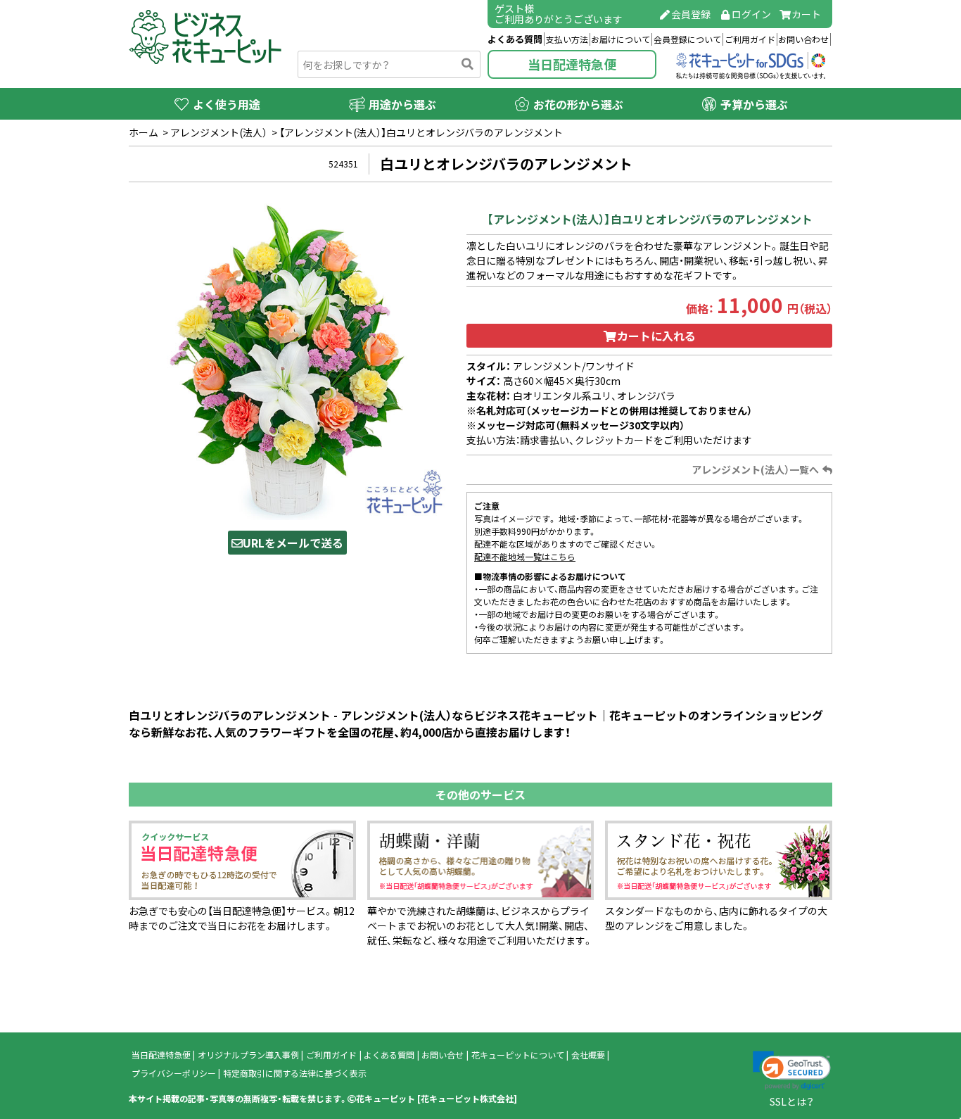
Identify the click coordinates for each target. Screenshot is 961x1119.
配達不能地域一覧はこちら (524, 556)
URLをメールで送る (293, 542)
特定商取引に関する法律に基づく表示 (295, 1073)
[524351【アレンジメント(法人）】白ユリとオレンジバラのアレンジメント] (287, 360)
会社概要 (588, 1055)
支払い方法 (567, 39)
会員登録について (687, 39)
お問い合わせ (803, 39)
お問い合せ (442, 1055)
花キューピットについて (517, 1055)
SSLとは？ (792, 1101)
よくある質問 (515, 39)
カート (806, 14)
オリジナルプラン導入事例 (248, 1055)
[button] (791, 1070)
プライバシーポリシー (174, 1073)
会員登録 (691, 14)
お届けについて (620, 39)
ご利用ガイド (750, 39)
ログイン (751, 14)
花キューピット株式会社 (467, 1098)
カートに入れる (656, 335)
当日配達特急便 (572, 64)
